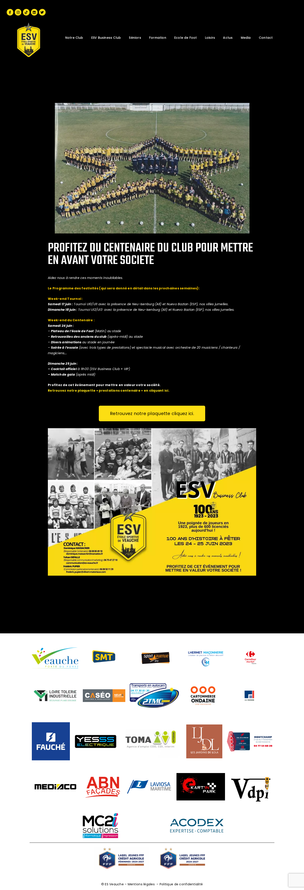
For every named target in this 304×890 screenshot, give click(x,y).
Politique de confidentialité (181, 884)
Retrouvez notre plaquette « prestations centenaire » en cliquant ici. (108, 390)
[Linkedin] (34, 12)
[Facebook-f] (10, 12)
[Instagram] (18, 12)
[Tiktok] (26, 12)
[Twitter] (42, 12)
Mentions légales (141, 884)
